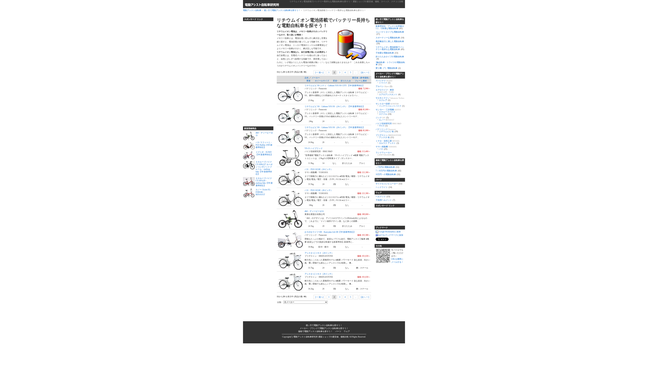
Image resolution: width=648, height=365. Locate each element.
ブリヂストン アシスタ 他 (388, 136)
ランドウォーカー (385, 153)
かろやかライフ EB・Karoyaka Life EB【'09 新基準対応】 (330, 232)
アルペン (384, 86)
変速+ (335, 81)
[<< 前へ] (319, 72)
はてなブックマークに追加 (391, 235)
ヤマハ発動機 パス (386, 147)
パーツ (379, 180)
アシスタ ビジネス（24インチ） (319, 253)
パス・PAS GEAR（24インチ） (319, 169)
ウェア (379, 192)
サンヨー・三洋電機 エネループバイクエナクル (388, 111)
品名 (307, 78)
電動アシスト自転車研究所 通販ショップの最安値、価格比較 (321, 337)
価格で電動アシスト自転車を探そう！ (390, 161)
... (355, 72)
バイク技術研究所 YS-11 (388, 124)
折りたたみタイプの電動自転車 (390, 57)
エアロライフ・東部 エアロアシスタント (388, 92)
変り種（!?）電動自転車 (388, 68)
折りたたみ (346, 81)
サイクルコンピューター (389, 183)
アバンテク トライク (384, 81)
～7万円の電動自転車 (387, 167)
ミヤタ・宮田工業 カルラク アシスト (387, 142)
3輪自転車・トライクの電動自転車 (390, 63)
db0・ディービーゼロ (314, 211)
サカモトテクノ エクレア (390, 99)
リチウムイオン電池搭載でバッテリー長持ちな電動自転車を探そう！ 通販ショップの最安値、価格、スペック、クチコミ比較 (346, 1)
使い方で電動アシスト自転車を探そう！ (282, 10)
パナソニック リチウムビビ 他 (387, 130)
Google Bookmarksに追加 (390, 231)
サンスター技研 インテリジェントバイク (390, 105)
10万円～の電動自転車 (388, 174)
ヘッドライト (384, 187)
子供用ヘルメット (385, 200)
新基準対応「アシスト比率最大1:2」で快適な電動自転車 (390, 27)
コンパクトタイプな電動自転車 (390, 33)
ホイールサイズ (322, 81)
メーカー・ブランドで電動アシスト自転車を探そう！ (390, 75)
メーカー (316, 78)
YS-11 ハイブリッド (314, 148)
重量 (308, 81)
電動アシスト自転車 (252, 10)
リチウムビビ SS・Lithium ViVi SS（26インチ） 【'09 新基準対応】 (335, 127)
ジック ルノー (385, 118)
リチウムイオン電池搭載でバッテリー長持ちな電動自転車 (390, 48)
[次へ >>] (365, 72)
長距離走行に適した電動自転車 (390, 42)
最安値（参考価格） (361, 78)
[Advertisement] (256, 72)
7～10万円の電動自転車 (388, 170)
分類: (279, 302)
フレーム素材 (361, 81)
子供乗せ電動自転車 (387, 53)
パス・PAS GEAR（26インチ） (319, 190)
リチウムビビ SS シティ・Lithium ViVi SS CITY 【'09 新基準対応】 (334, 85)
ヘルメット (383, 196)
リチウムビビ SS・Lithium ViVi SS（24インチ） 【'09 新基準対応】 (335, 106)
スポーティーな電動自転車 (390, 37)
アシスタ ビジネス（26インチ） (319, 274)
